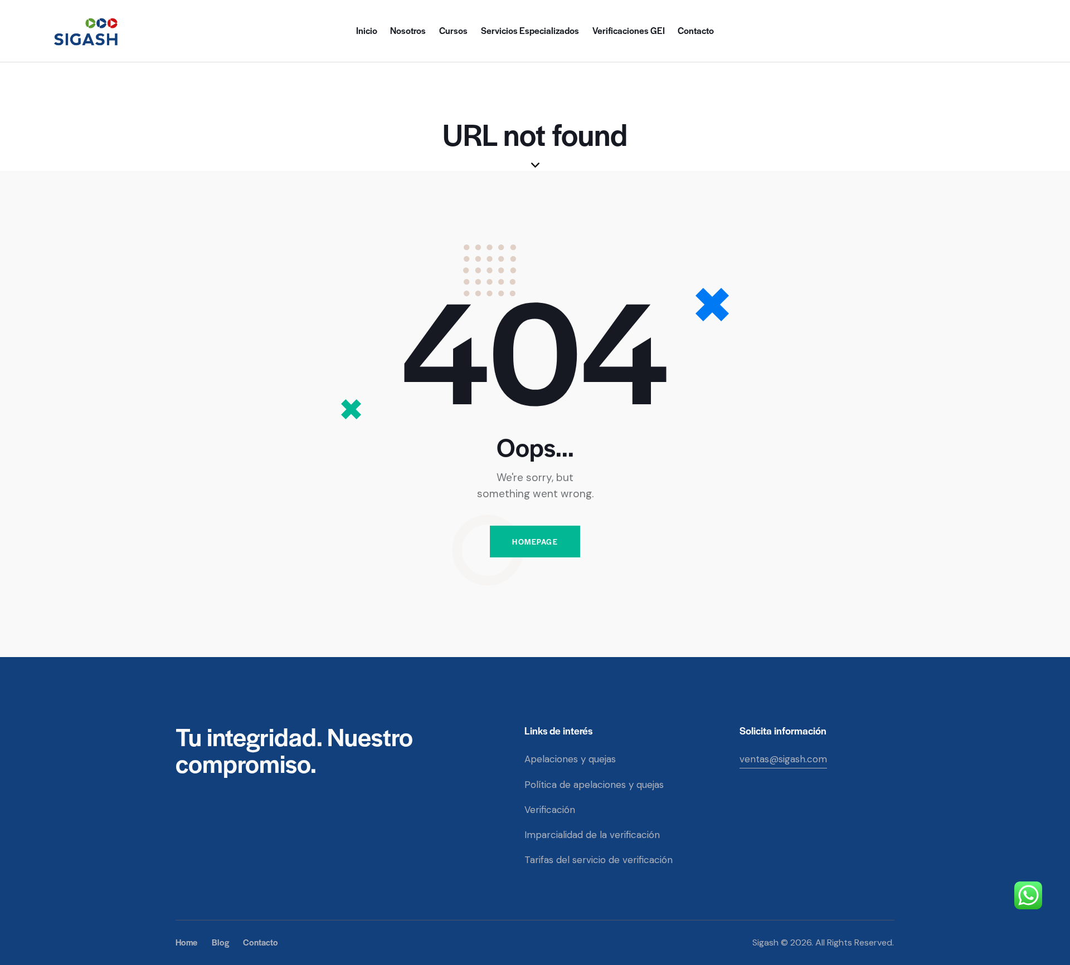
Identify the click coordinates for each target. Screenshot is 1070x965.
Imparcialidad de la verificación (592, 835)
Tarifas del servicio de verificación (598, 860)
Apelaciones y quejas (570, 759)
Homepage (535, 541)
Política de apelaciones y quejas (594, 784)
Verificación (549, 810)
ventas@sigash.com (783, 759)
